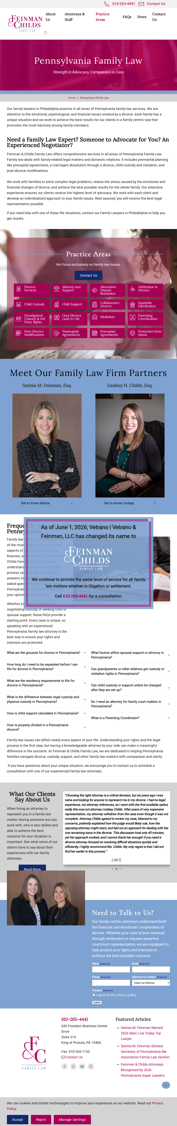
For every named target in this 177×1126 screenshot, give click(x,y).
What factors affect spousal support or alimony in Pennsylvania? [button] (127, 655)
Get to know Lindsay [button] (119, 503)
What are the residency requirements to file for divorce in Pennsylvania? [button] (40, 683)
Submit (96, 1002)
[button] (45, 32)
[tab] (113, 869)
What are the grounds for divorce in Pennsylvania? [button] (43, 653)
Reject (41, 1120)
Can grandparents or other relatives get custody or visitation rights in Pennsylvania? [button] (127, 671)
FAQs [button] (127, 17)
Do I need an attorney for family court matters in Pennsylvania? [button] (126, 704)
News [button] (141, 17)
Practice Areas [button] (103, 17)
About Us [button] (51, 17)
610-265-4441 (123, 4)
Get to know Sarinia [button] (35, 503)
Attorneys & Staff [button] (75, 17)
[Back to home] (25, 23)
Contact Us (156, 4)
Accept (17, 1120)
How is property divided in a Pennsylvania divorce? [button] (37, 727)
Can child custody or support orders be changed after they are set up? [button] (126, 687)
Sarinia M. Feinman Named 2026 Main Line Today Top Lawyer (142, 1033)
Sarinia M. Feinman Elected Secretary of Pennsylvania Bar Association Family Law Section (145, 1051)
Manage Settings (72, 1120)
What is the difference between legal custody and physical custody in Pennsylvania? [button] (43, 699)
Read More (32, 869)
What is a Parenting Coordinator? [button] (115, 718)
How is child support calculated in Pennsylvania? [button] (43, 713)
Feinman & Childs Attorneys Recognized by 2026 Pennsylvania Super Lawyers (143, 1070)
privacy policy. (126, 995)
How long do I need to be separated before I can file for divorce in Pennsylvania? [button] (42, 666)
